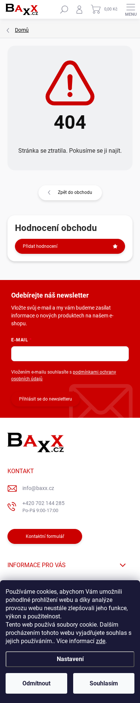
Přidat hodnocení (40, 246)
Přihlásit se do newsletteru (45, 399)
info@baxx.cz (38, 488)
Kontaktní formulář (45, 536)
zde (100, 641)
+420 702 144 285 (43, 506)
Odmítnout (36, 683)
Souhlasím (104, 683)
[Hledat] (64, 9)
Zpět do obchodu (75, 192)
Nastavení (70, 659)
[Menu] (130, 9)
